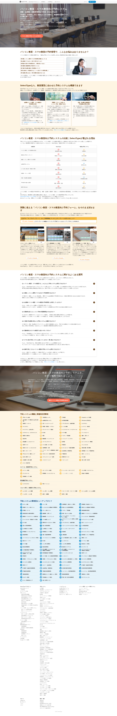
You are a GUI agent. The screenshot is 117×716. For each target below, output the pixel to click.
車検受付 (42, 600)
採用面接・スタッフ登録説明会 (46, 649)
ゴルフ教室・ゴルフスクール (46, 673)
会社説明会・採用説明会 (45, 647)
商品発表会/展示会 (83, 591)
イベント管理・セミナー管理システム (28, 607)
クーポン (24, 635)
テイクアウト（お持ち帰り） (46, 617)
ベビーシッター (43, 664)
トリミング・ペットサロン (45, 638)
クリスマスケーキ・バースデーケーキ (48, 620)
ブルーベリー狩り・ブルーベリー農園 (48, 688)
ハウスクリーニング (44, 666)
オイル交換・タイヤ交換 (45, 598)
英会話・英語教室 (43, 679)
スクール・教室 (43, 667)
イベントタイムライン (27, 610)
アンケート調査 (23, 620)
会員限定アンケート (26, 621)
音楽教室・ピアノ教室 (44, 681)
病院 (41, 629)
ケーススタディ (23, 636)
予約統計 (24, 602)
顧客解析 (24, 626)
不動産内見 (42, 653)
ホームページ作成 (24, 591)
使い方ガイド (57, 1)
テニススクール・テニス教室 (46, 675)
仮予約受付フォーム (63, 592)
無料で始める (92, 1)
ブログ (21, 705)
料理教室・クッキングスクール (46, 676)
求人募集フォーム (63, 591)
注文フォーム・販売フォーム (65, 594)
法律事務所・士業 (43, 640)
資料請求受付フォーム (64, 589)
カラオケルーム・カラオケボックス (47, 623)
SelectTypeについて (24, 588)
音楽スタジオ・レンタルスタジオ (47, 603)
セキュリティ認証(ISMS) (45, 708)
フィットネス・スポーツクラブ (46, 672)
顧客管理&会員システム (25, 624)
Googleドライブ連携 (24, 639)
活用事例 (43, 1)
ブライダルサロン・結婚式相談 (46, 608)
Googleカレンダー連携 (27, 603)
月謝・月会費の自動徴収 (27, 627)
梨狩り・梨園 (43, 695)
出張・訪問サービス (44, 656)
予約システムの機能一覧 (60, 130)
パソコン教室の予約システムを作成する (31, 36)
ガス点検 (42, 661)
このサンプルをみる (33, 258)
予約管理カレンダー (26, 597)
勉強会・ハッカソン (83, 594)
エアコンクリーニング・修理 (46, 658)
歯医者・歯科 (43, 632)
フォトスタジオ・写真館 (45, 602)
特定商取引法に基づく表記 (45, 703)
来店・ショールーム (44, 655)
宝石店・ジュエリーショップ (46, 606)
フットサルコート (43, 627)
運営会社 (42, 700)
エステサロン (43, 609)
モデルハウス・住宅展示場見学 (46, 652)
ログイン (85, 1)
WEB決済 (22, 629)
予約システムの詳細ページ (50, 361)
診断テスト (22, 623)
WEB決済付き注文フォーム (28, 618)
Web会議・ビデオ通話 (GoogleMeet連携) (30, 606)
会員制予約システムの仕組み (30, 122)
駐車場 (41, 594)
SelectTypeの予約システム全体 (27, 196)
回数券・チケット (26, 633)
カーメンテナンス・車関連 (45, 595)
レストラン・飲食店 (44, 615)
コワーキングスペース (44, 591)
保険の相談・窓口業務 (44, 643)
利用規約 (42, 701)
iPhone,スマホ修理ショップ (46, 650)
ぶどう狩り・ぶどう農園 (45, 685)
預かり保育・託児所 (44, 669)
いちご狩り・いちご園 (44, 692)
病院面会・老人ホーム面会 (45, 631)
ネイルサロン (43, 611)
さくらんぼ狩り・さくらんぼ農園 (47, 690)
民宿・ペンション (43, 684)
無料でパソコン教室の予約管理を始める (58, 400)
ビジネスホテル (43, 682)
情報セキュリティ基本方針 (45, 705)
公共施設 (42, 588)
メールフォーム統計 (26, 617)
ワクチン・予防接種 (44, 634)
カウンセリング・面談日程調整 (46, 641)
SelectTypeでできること (34, 1)
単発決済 (24, 630)
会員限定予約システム (27, 598)
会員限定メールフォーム (27, 615)
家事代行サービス (43, 659)
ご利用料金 (50, 1)
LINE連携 (22, 638)
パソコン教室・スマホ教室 (45, 678)
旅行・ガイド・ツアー (44, 644)
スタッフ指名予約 (26, 600)
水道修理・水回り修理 (44, 663)
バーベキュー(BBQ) (44, 621)
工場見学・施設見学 (44, 592)
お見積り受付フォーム (64, 588)
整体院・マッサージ (44, 605)
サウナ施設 (42, 626)
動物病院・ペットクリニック (46, 637)
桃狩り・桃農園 (43, 693)
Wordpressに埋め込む (27, 595)
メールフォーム (23, 612)
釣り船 (41, 624)
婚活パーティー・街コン (84, 589)
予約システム (23, 592)
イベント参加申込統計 (27, 609)
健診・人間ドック (43, 635)
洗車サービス (43, 597)
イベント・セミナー (44, 646)
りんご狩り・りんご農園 (45, 687)
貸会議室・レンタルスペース (46, 589)
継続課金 (24, 632)
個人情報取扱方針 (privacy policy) (47, 706)
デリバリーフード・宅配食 (45, 618)
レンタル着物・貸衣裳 (44, 614)
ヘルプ (21, 703)
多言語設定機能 (25, 594)
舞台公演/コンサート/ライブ (85, 592)
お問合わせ (22, 700)
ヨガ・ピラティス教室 (44, 670)
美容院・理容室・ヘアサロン (46, 612)
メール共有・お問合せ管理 (28, 613)
